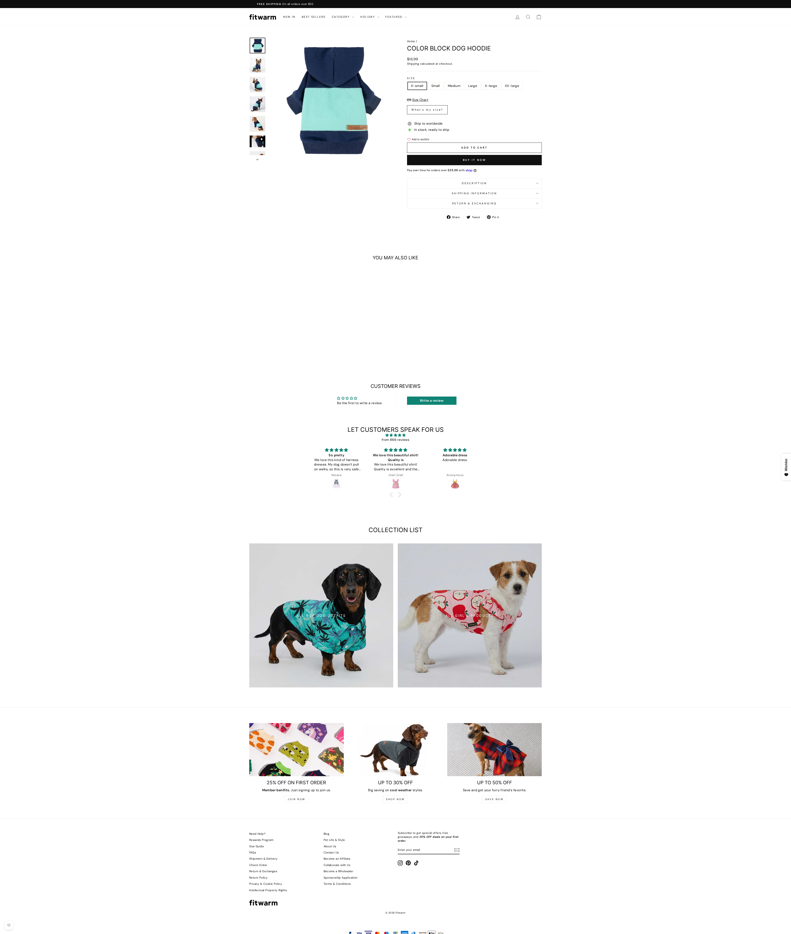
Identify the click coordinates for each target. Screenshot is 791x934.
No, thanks (436, 502)
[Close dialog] (470, 416)
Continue (436, 480)
